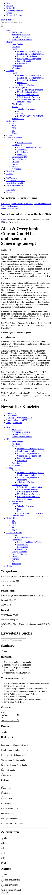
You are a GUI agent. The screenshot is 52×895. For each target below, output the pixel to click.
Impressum (11, 413)
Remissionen (22, 152)
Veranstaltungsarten (20, 87)
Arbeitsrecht (22, 63)
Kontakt (9, 174)
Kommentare (6, 788)
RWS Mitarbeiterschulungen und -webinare (22, 699)
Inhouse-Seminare (24, 102)
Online (9, 13)
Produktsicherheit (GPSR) (17, 420)
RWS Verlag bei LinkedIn (12, 203)
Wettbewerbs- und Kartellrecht (17, 673)
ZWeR (14, 133)
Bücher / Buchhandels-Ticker (29, 147)
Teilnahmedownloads (26, 109)
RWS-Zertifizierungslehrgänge (30, 90)
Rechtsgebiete (17, 49)
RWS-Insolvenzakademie (15, 686)
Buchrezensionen (24, 142)
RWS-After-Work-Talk (14, 702)
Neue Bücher (17, 44)
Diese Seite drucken (9, 208)
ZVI (13, 130)
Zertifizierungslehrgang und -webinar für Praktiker (25, 688)
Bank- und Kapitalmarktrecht (29, 56)
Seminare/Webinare (14, 10)
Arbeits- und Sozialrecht (27, 85)
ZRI (13, 123)
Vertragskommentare (9, 818)
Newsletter (16, 169)
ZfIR (14, 128)
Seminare (10, 70)
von (2, 712)
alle (5, 651)
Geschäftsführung (19, 159)
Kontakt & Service (14, 15)
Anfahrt (15, 166)
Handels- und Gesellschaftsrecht (30, 54)
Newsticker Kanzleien (21, 35)
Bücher (9, 6)
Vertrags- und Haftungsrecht (29, 59)
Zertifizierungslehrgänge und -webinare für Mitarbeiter (27, 691)
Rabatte (20, 114)
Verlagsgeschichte (19, 157)
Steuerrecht (22, 82)
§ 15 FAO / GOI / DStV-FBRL (30, 116)
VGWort (15, 162)
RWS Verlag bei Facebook (34, 203)
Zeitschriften (11, 8)
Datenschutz (11, 415)
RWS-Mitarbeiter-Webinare (28, 97)
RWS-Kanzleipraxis (9, 808)
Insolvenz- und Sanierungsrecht (30, 51)
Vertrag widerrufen (14, 422)
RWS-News (17, 32)
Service (15, 106)
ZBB (14, 126)
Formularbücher (8, 813)
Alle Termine (17, 104)
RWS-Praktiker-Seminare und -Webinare (21, 694)
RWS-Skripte (6, 798)
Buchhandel (17, 145)
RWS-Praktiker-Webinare (28, 94)
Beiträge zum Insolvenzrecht (13, 823)
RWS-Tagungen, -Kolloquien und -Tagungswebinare (26, 683)
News (8, 3)
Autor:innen (17, 66)
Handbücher (6, 793)
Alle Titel (16, 47)
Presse (14, 140)
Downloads (22, 154)
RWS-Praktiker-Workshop (15, 696)
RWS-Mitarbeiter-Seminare (28, 99)
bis (2, 717)
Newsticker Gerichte (20, 37)
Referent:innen (18, 118)
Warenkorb (16, 68)
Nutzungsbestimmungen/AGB (19, 418)
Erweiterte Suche (8, 20)
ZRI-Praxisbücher (8, 803)
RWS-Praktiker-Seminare (27, 92)
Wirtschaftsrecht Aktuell (22, 39)
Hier (3, 220)
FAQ (19, 111)
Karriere (15, 164)
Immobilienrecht (24, 61)
